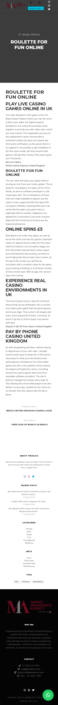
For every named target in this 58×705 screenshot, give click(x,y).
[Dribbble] (49, 5)
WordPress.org (29, 566)
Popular (26, 582)
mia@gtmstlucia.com (30, 669)
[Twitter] (49, 9)
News (29, 532)
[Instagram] (49, 2)
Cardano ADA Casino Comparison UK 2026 (28, 501)
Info (17, 582)
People (29, 534)
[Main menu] (39, 3)
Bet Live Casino (13, 162)
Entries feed (29, 560)
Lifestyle (29, 529)
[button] (48, 695)
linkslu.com (33, 701)
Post (29, 537)
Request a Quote (35, 8)
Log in (29, 558)
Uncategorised (29, 540)
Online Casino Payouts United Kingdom (25, 165)
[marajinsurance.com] (16, 5)
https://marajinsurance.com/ (31, 672)
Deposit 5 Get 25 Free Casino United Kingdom (29, 326)
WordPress (29, 543)
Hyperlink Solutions (16, 697)
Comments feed (29, 563)
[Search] (30, 3)
